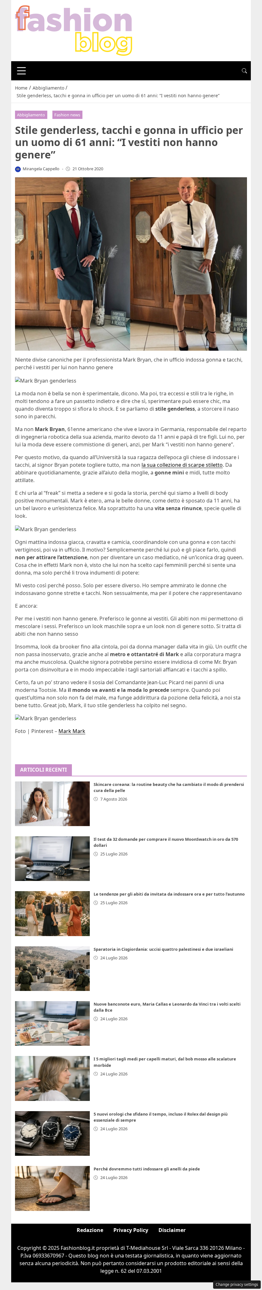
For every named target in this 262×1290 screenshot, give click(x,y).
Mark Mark (71, 731)
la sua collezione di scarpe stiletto (182, 464)
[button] (244, 71)
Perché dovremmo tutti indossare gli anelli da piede (147, 1169)
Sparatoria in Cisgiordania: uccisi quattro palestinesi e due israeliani (163, 949)
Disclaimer (172, 1230)
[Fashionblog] (73, 29)
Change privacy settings (237, 1284)
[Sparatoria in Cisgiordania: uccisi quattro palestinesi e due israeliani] (52, 968)
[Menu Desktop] (21, 70)
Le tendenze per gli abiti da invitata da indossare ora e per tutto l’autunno (169, 894)
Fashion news (67, 115)
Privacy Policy (130, 1230)
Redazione (90, 1230)
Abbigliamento (31, 115)
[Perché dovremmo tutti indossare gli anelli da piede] (52, 1188)
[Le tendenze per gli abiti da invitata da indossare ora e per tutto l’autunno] (52, 913)
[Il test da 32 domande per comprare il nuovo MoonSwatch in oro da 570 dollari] (52, 858)
